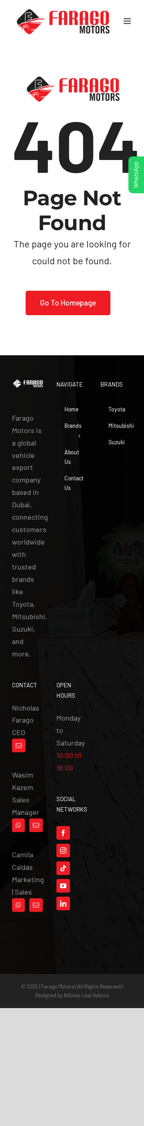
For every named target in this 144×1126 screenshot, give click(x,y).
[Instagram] (63, 850)
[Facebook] (63, 833)
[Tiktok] (63, 868)
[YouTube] (63, 886)
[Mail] (19, 745)
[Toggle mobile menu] (128, 21)
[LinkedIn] (63, 903)
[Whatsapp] (18, 825)
